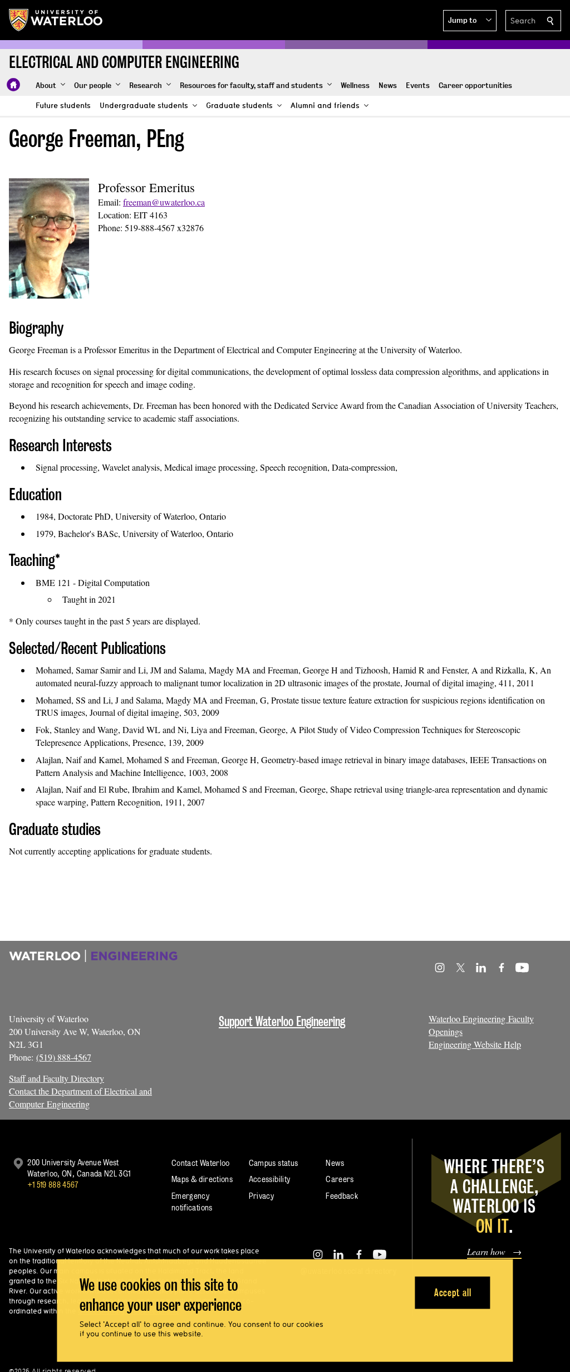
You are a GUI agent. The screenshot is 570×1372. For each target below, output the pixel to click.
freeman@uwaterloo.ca (164, 202)
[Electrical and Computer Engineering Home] (13, 84)
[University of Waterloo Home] (56, 20)
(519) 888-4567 (63, 1057)
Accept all (452, 1292)
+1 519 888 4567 (52, 1184)
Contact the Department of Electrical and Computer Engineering (80, 1097)
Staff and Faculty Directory (56, 1078)
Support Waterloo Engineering (282, 1021)
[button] (470, 21)
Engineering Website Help (475, 1044)
